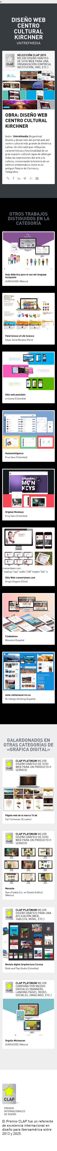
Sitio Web (10, 578)
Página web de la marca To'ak (21, 815)
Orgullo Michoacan (15, 1041)
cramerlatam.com (11, 568)
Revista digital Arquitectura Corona (24, 964)
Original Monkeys (14, 512)
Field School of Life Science (19, 336)
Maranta (9, 888)
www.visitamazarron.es (18, 695)
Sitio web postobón (15, 395)
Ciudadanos (11, 636)
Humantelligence (14, 453)
